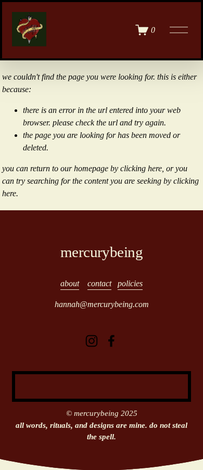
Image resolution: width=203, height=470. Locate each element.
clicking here (141, 168)
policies (130, 283)
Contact (99, 283)
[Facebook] (111, 341)
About (69, 283)
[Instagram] (91, 341)
